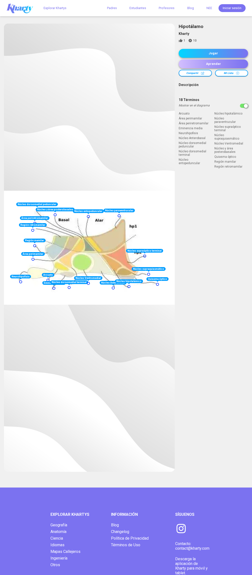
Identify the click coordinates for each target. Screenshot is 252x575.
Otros (55, 564)
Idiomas (57, 545)
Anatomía (58, 531)
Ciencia (56, 538)
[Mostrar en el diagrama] (244, 106)
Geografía (58, 525)
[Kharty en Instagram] (181, 529)
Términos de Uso (125, 545)
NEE (209, 8)
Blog (190, 8)
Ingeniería (58, 558)
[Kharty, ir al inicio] (22, 8)
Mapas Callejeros (65, 551)
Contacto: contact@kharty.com (192, 546)
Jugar (213, 53)
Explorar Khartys (55, 8)
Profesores (166, 8)
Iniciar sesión (232, 8)
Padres (112, 8)
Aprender (213, 64)
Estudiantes (137, 8)
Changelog (120, 531)
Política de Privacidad (130, 538)
